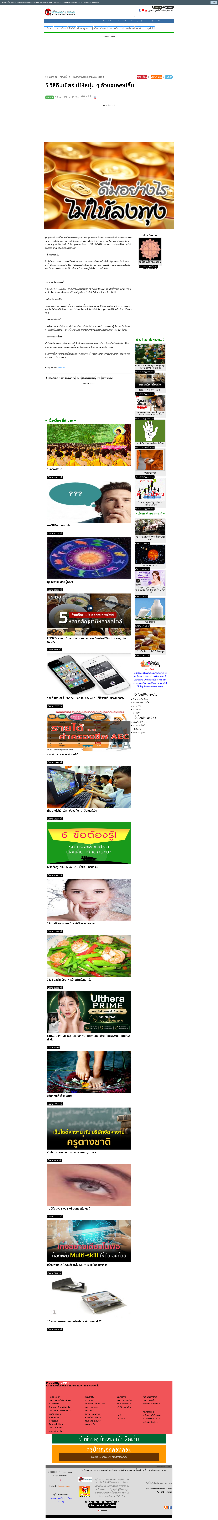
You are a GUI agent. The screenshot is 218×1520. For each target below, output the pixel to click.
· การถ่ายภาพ (53, 1417)
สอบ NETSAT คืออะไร (141, 702)
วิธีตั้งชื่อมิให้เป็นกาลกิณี (150, 261)
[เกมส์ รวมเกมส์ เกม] (138, 27)
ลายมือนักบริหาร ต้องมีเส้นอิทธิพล (150, 443)
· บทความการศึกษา (149, 1400)
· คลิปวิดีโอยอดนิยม (123, 1407)
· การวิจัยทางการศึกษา (151, 1403)
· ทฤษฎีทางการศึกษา (150, 1397)
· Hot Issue (53, 1420)
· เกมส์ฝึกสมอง (122, 1418)
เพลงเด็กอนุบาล (139, 732)
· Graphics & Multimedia (59, 1407)
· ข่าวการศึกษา (121, 1397)
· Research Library (56, 1424)
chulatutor (137, 729)
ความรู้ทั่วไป (65, 77)
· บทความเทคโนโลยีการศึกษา (59, 1400)
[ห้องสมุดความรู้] (85, 27)
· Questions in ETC (56, 1427)
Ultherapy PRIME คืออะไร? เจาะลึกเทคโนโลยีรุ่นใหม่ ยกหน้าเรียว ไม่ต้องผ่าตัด (150, 590)
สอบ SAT (136, 713)
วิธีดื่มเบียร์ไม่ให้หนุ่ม (88, 378)
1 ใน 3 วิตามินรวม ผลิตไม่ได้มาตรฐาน (150, 651)
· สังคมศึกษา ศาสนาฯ (92, 1417)
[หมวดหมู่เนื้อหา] (101, 27)
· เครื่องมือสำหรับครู (150, 1422)
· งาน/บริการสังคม (123, 1403)
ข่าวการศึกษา (51, 77)
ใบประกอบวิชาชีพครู (140, 699)
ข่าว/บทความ (156, 77)
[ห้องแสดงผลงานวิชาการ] (116, 27)
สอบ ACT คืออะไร (139, 725)
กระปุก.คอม (62, 367)
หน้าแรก (168, 77)
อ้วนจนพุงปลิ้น (106, 378)
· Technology (54, 1397)
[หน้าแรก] (48, 27)
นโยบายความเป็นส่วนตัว (90, 3)
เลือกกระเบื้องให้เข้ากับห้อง (150, 389)
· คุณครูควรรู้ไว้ (148, 1411)
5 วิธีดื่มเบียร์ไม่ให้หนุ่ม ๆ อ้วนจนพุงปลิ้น (61, 378)
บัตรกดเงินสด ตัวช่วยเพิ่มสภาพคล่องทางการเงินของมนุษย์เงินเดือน (150, 413)
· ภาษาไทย (88, 1410)
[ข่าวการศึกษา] (61, 27)
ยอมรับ (214, 2)
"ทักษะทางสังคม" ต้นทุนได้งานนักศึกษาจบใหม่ (150, 503)
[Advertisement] (109, 54)
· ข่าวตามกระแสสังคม (124, 1400)
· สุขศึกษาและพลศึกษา (93, 1414)
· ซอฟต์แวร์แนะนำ (55, 1414)
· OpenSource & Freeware (60, 1410)
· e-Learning (53, 1403)
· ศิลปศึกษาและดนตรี (92, 1420)
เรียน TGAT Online (140, 722)
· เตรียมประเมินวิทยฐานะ (152, 1415)
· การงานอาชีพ (89, 1424)
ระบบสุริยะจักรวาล (150, 565)
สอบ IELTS (137, 706)
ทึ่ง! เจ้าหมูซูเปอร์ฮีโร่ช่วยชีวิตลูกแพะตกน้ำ (150, 538)
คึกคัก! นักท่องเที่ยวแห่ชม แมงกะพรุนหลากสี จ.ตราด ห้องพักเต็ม (150, 366)
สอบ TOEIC (137, 709)
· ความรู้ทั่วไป (89, 1397)
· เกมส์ (118, 1415)
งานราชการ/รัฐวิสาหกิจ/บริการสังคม (88, 77)
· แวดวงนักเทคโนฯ (55, 1431)
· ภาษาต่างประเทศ (91, 1407)
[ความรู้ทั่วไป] (148, 27)
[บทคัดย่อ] (129, 27)
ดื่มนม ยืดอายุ (150, 621)
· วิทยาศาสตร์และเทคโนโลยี (94, 1403)
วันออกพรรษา (150, 472)
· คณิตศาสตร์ (89, 1400)
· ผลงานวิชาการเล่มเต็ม (151, 1418)
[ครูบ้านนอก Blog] (72, 27)
